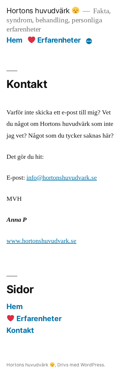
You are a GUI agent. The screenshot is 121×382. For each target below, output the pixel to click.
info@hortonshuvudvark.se (61, 178)
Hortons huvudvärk (38, 10)
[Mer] (89, 41)
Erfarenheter (58, 40)
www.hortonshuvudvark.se (41, 241)
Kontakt (20, 330)
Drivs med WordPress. (81, 365)
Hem (14, 40)
